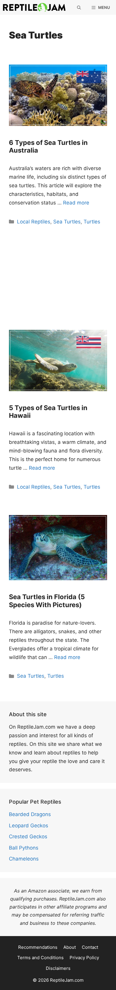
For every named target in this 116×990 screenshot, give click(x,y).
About (69, 947)
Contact (90, 947)
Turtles (92, 222)
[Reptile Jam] (34, 7)
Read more (76, 203)
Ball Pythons (23, 848)
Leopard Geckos (28, 826)
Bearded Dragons (30, 814)
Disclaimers (58, 968)
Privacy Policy (84, 957)
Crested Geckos (28, 836)
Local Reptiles (33, 222)
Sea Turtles (67, 222)
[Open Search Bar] (79, 7)
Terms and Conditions (40, 957)
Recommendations (37, 947)
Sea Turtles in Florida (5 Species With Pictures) (47, 600)
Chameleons (24, 859)
